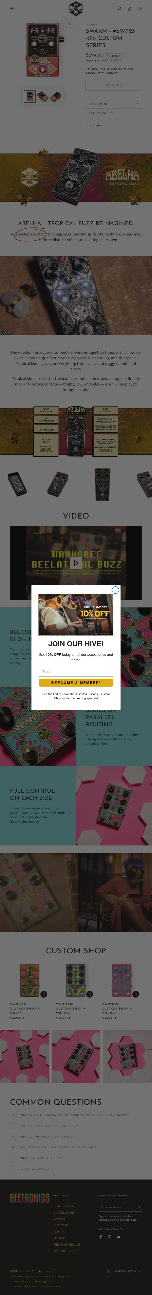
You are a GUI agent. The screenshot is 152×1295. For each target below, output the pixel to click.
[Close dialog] (115, 590)
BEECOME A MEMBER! (76, 682)
